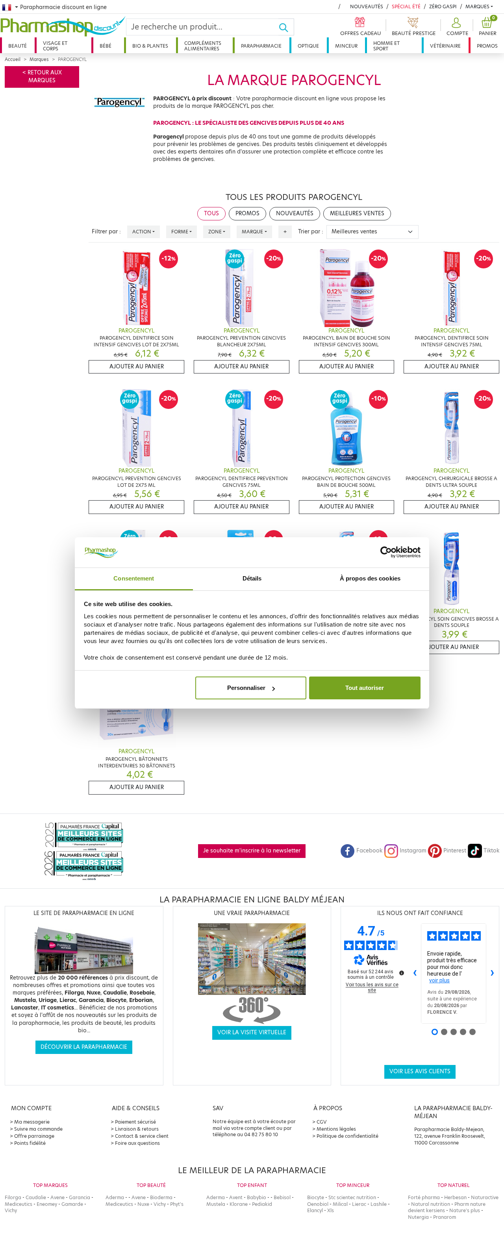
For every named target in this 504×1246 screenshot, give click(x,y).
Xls (330, 1210)
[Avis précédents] (414, 973)
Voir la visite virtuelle (251, 1032)
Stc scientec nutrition (352, 1197)
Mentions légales (336, 1129)
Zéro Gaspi (443, 6)
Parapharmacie (261, 46)
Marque (252, 231)
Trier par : (310, 231)
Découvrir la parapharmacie (84, 1047)
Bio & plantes (150, 46)
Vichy (11, 1210)
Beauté (17, 46)
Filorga (13, 1197)
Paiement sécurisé (135, 1121)
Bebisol (282, 1197)
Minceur (346, 46)
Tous (211, 213)
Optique (308, 46)
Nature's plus (464, 1210)
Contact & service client (142, 1136)
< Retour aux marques (42, 76)
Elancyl (315, 1210)
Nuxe (143, 1204)
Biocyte (315, 1197)
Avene (57, 1197)
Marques (477, 6)
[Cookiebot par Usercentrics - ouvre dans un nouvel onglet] (386, 552)
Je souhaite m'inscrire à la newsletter (251, 850)
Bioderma (161, 1197)
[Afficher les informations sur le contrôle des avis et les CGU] (401, 973)
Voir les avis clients (419, 1071)
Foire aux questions (137, 1143)
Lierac (359, 1204)
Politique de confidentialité (347, 1136)
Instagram (413, 850)
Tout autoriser (364, 687)
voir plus (439, 980)
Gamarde (72, 1204)
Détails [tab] (252, 578)
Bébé (105, 46)
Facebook (369, 850)
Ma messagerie (32, 1121)
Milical (340, 1204)
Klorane (239, 1204)
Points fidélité (30, 1143)
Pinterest (454, 850)
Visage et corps (55, 46)
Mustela (215, 1204)
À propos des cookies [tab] (370, 578)
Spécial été (406, 6)
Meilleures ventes (357, 213)
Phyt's (176, 1204)
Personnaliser (246, 687)
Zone (215, 231)
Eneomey (47, 1204)
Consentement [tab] (133, 578)
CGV (322, 1121)
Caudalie (36, 1197)
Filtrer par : (106, 231)
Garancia (79, 1197)
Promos (487, 46)
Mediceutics (18, 1204)
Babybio (256, 1197)
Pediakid (262, 1204)
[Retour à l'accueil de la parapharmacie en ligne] (63, 26)
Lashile (379, 1204)
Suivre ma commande (38, 1129)
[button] (456, 27)
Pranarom (444, 1217)
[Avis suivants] (492, 973)
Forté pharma (424, 1197)
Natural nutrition (430, 1204)
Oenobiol (317, 1204)
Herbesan (455, 1197)
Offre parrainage (34, 1136)
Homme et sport (386, 46)
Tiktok (491, 850)
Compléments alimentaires (202, 46)
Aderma (115, 1197)
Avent (236, 1197)
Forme (179, 231)
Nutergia (418, 1217)
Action (141, 231)
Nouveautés (366, 6)
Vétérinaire (445, 46)
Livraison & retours (137, 1129)
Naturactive (484, 1197)
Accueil (12, 59)
